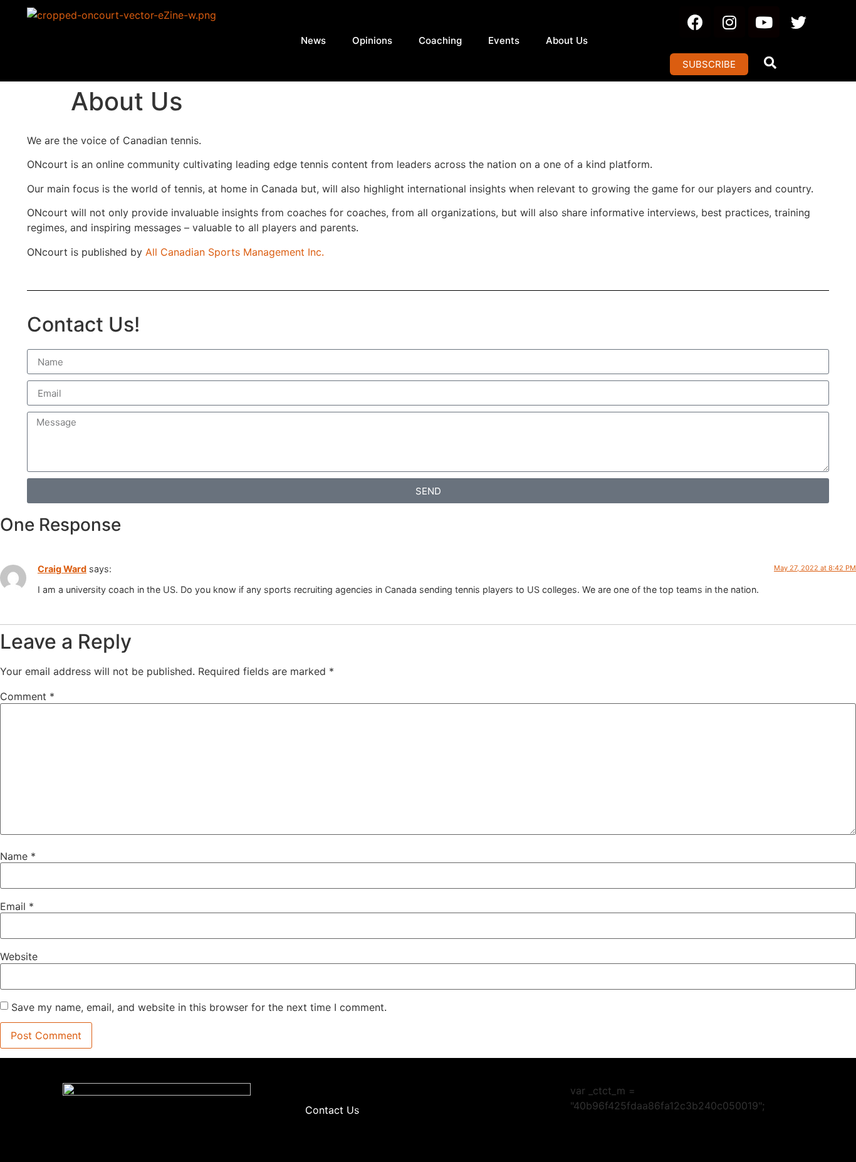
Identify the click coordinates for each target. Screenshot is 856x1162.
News (313, 40)
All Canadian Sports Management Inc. (236, 252)
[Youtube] (764, 22)
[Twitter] (798, 22)
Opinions (372, 40)
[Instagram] (729, 22)
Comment (27, 696)
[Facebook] (695, 22)
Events (503, 40)
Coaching (440, 40)
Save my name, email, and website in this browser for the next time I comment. (199, 1007)
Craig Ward (62, 568)
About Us (567, 40)
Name (18, 856)
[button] (709, 64)
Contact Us (332, 1110)
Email (17, 906)
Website (19, 956)
